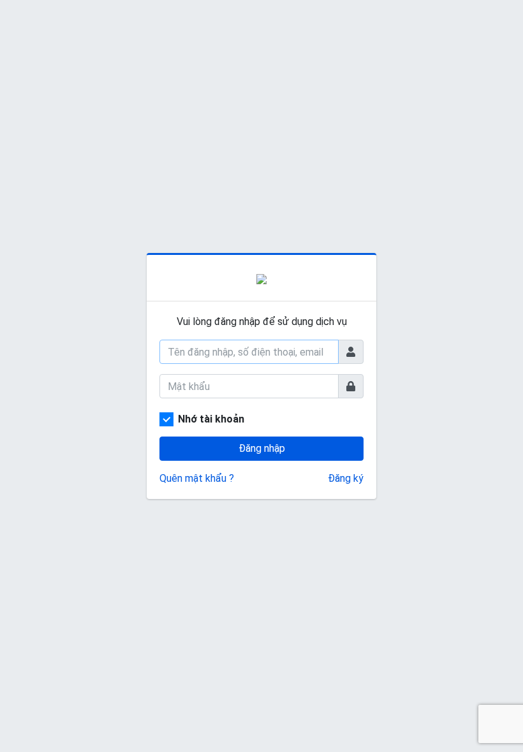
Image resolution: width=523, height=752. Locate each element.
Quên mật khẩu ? (196, 478)
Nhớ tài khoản (211, 419)
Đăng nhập (262, 448)
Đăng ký (346, 478)
